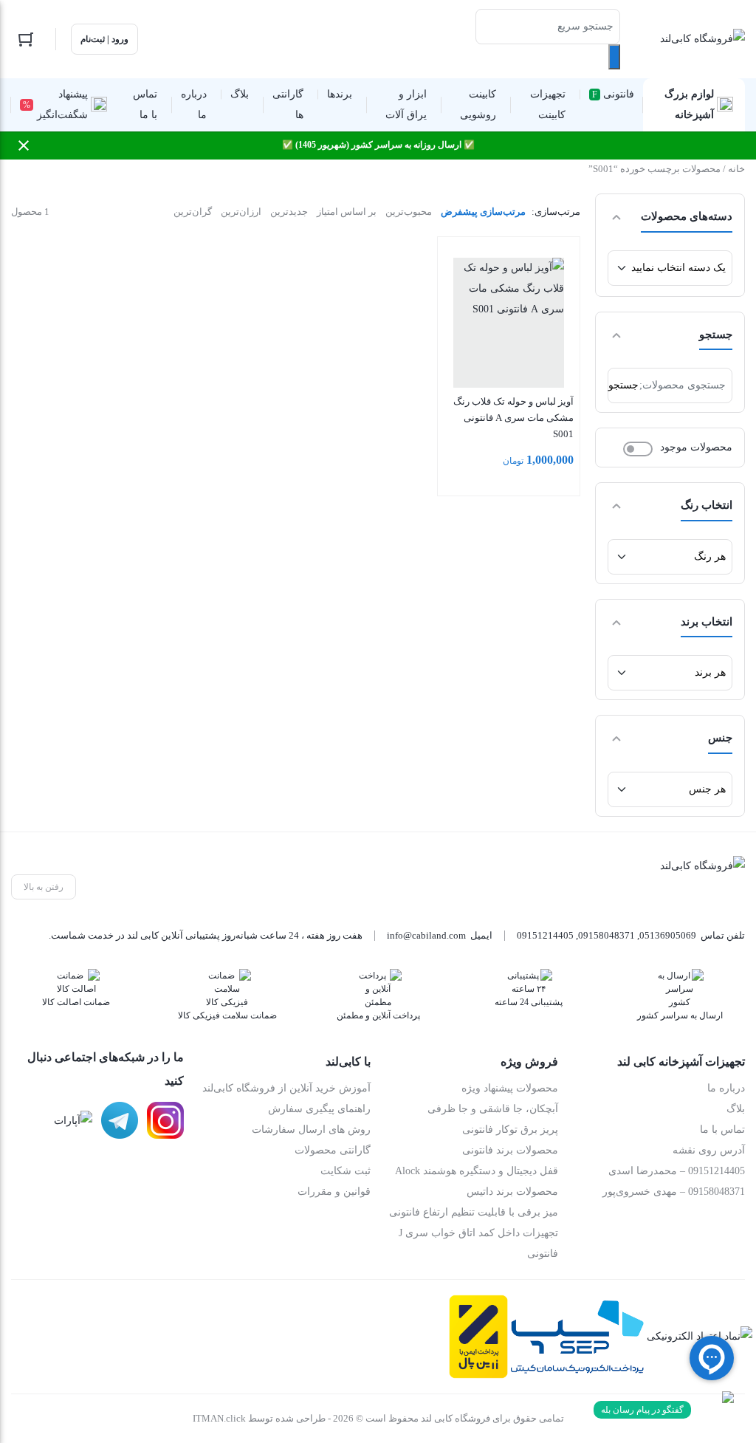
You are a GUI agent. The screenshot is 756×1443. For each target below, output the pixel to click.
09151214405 (545, 935)
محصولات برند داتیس (512, 1191)
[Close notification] (23, 145)
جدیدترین (289, 211)
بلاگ (735, 1108)
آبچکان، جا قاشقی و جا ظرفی (492, 1108)
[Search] (614, 56)
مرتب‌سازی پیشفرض (483, 211)
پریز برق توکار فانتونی (510, 1129)
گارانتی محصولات (333, 1150)
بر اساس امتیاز (347, 211)
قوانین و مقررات (334, 1191)
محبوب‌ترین (408, 211)
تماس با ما (722, 1129)
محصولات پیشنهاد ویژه (509, 1088)
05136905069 (667, 935)
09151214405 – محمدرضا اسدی (676, 1170)
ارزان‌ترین (241, 211)
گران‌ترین (192, 211)
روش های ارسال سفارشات (311, 1129)
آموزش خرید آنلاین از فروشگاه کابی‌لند (286, 1088)
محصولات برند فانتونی (510, 1150)
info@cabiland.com (426, 935)
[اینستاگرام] (165, 1120)
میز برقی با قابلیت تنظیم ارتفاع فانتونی (473, 1212)
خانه (736, 168)
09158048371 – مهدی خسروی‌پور (673, 1191)
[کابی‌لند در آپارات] (73, 1120)
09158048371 (606, 935)
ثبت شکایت (345, 1170)
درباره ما (726, 1088)
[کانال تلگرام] (119, 1120)
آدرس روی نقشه (709, 1150)
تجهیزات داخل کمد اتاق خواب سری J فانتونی (478, 1243)
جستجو (623, 385)
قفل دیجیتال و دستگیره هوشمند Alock (476, 1170)
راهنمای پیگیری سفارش (319, 1108)
